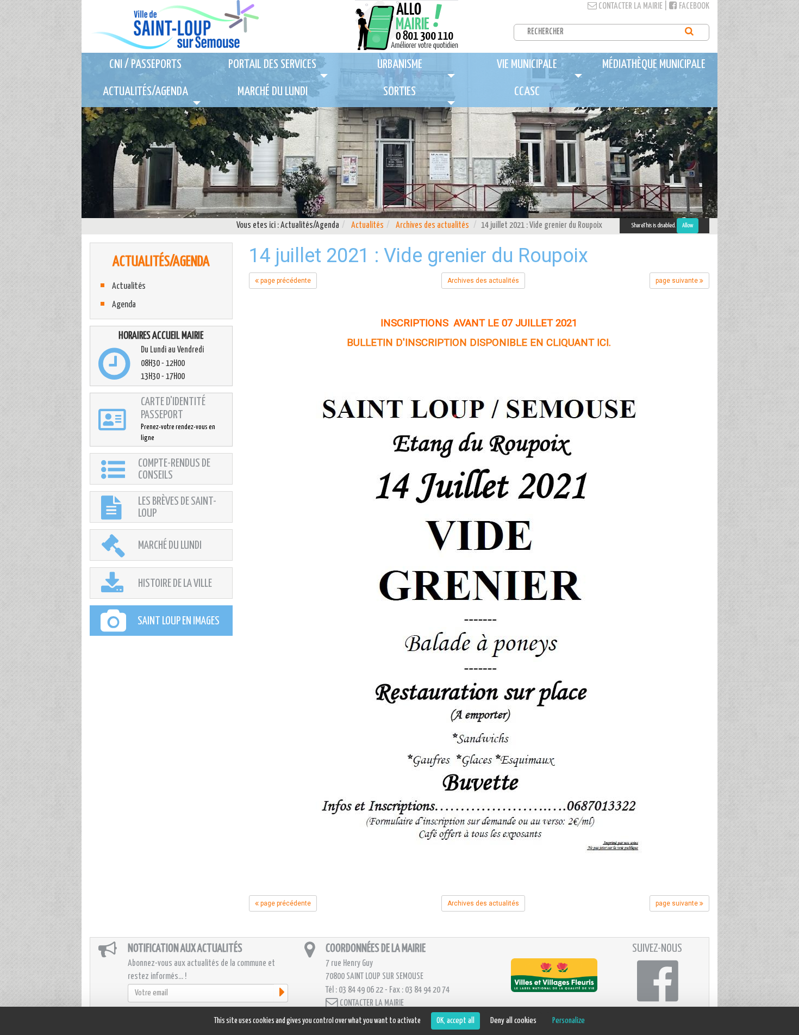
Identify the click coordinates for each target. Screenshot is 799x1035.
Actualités (367, 225)
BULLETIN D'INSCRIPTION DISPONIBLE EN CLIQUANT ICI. (479, 343)
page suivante (678, 280)
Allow (687, 225)
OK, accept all (455, 1021)
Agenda (124, 304)
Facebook (693, 6)
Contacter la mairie (630, 6)
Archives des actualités (432, 225)
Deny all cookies (513, 1021)
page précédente (285, 280)
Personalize (568, 1021)
